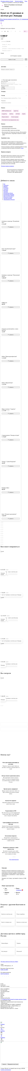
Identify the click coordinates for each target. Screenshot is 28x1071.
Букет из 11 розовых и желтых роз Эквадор (9, 654)
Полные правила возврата (7, 166)
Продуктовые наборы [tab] (8, 195)
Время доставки (5, 85)
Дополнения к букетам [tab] (9, 199)
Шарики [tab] (5, 186)
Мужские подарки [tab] (7, 197)
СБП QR (17, 113)
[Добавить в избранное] (26, 59)
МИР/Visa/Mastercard (6, 110)
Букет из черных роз (6, 922)
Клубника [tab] (5, 187)
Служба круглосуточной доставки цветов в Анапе (14, 999)
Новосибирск (4, 943)
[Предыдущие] (1, 529)
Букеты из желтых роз (6, 914)
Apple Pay (16, 110)
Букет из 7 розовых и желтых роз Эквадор (11, 584)
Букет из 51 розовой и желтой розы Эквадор (9, 608)
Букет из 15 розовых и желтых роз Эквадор (9, 688)
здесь (22, 148)
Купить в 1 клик (12, 59)
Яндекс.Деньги (5, 116)
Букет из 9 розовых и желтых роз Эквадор (11, 631)
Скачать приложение (6, 1069)
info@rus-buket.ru (5, 973)
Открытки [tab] (5, 185)
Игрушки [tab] (5, 190)
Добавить (11, 227)
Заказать (4, 1064)
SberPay (11, 113)
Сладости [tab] (5, 189)
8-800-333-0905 (4, 969)
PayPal (23, 113)
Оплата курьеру (14, 116)
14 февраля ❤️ (19, 890)
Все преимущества (14, 859)
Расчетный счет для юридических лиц (10, 119)
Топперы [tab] (5, 191)
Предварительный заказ (13, 1064)
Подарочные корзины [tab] (8, 194)
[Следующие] (2, 529)
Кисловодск (4, 951)
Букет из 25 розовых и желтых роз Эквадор (9, 562)
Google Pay (4, 113)
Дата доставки (4, 81)
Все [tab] (4, 184)
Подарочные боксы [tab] (8, 193)
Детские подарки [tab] (7, 198)
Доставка (5, 41)
